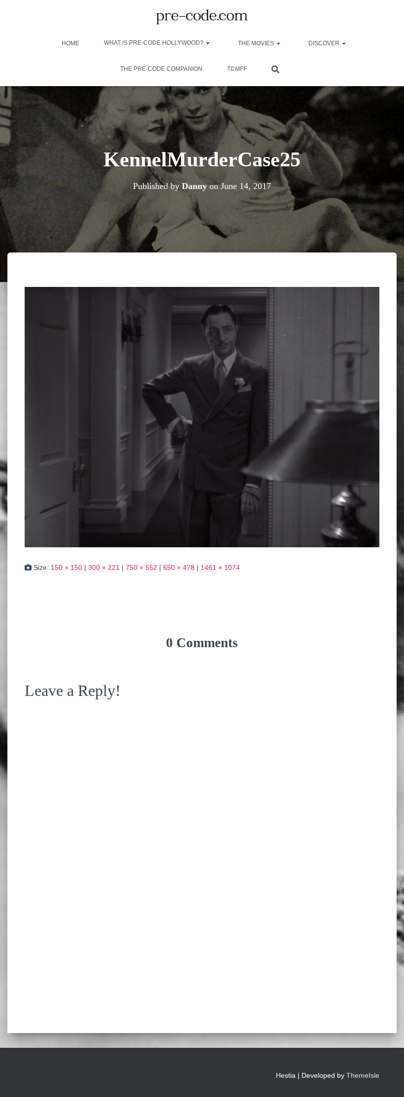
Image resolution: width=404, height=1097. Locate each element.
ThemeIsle (362, 1075)
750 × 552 (141, 567)
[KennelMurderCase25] (202, 416)
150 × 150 (66, 567)
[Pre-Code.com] (201, 17)
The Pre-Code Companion (161, 68)
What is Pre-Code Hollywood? (154, 42)
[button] (207, 42)
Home (69, 43)
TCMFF (237, 68)
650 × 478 (179, 567)
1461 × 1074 (220, 567)
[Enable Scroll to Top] (384, 1077)
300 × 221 (104, 567)
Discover (324, 43)
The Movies (255, 43)
